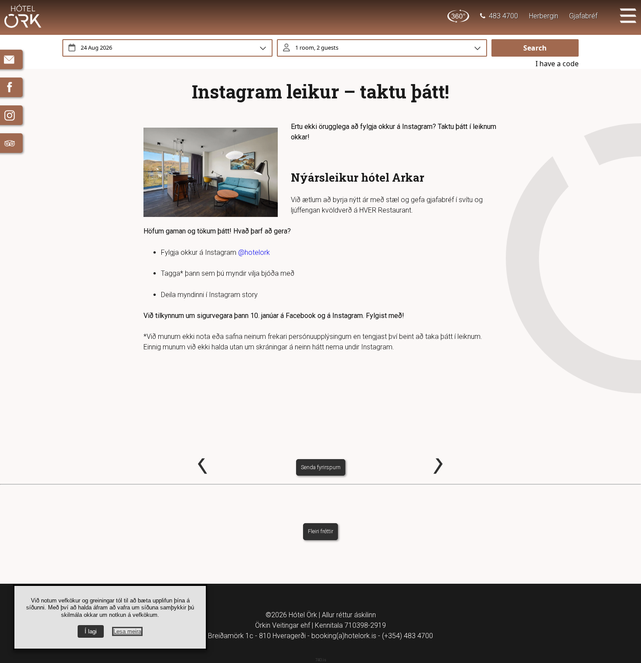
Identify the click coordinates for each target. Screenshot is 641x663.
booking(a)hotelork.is (343, 636)
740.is (320, 659)
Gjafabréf (583, 16)
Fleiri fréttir (320, 531)
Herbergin (543, 16)
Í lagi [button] (91, 631)
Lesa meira (127, 631)
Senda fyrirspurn (321, 467)
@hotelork (254, 252)
